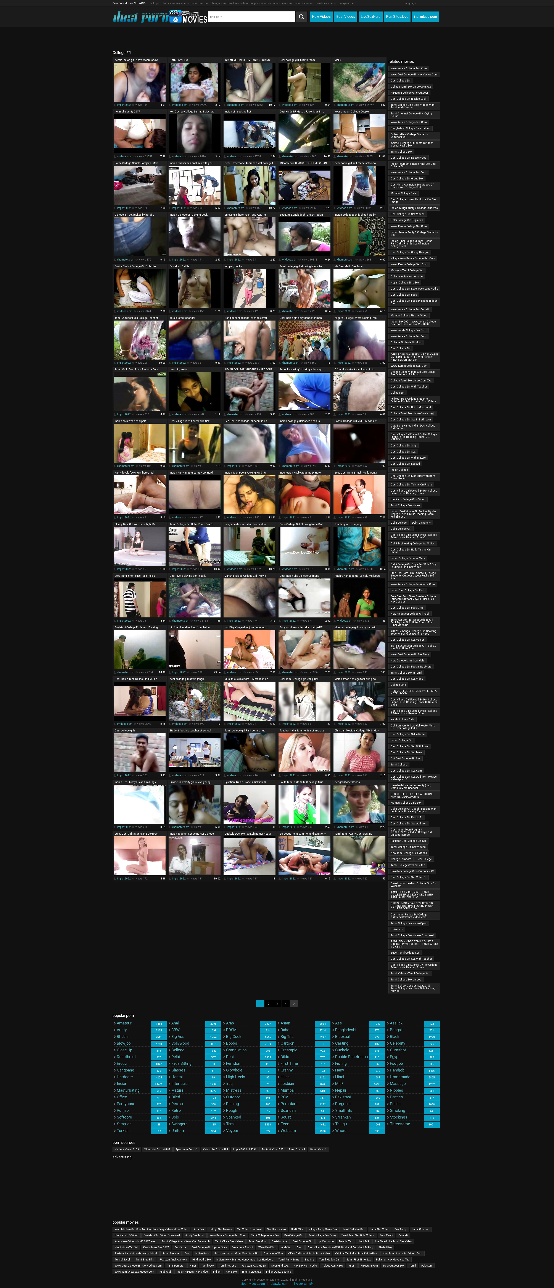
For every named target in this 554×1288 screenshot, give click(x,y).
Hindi (339, 1077)
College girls (398, 684)
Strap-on (124, 1124)
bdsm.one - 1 (318, 1149)
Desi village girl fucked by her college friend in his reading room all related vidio (414, 702)
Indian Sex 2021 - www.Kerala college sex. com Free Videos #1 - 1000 (413, 323)
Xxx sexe (231, 1271)
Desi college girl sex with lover (410, 746)
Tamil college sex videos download (412, 935)
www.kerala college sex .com (409, 122)
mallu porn (155, 3)
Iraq (229, 1083)
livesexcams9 (303, 1283)
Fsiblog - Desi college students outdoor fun (409, 135)
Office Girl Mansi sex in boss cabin (309, 1253)
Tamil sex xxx (171, 1253)
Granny (287, 1070)
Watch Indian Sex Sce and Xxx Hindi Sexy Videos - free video (151, 1229)
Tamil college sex (401, 151)
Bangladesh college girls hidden (410, 128)
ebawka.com (279, 1283)
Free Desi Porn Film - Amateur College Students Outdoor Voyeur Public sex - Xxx (413, 576)
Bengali (396, 1029)
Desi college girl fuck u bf (406, 817)
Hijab (285, 1077)
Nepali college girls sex (405, 282)
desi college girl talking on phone (411, 484)
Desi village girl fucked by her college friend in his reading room (414, 492)
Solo (175, 1117)
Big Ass (177, 1036)
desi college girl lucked (405, 463)
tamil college (399, 764)
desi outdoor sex (393, 1265)
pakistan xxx (279, 1241)
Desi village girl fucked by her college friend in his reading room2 (414, 536)
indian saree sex (304, 3)
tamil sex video (379, 1229)
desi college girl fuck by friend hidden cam (414, 302)
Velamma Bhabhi (242, 1247)
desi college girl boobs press (408, 157)
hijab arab (165, 1271)
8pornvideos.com (253, 1283)
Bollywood (180, 1043)
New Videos (321, 17)
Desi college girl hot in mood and (411, 407)
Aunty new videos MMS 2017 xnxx (135, 1241)
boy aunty (401, 1229)
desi (299, 1247)
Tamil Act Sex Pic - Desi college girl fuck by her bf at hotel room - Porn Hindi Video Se (412, 622)
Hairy (339, 1070)
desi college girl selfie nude (408, 734)
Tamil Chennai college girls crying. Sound (412, 115)
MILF (339, 1083)
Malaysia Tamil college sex (407, 270)
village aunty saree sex (323, 1229)
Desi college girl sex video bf (408, 877)
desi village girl (293, 1235)
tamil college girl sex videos (408, 846)
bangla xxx (346, 1241)
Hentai (177, 1077)
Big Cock (233, 1036)
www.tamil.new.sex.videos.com (134, 1271)
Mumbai (288, 1090)
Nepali (340, 1090)
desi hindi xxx (279, 1265)
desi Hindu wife (273, 1253)
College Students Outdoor (406, 342)
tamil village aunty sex (265, 1235)
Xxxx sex (198, 1229)
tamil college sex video (405, 505)
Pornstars (289, 1103)
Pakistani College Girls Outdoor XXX (412, 871)
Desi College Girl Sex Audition (408, 823)
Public (395, 1103)
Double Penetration (351, 1056)
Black (394, 1036)
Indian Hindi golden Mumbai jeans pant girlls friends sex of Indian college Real (411, 243)
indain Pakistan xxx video (192, 1271)
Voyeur (232, 1130)
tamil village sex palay (322, 1235)
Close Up (124, 1050)
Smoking (397, 1110)
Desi (230, 1056)
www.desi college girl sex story (410, 654)
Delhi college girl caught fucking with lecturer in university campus (413, 810)
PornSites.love (397, 17)
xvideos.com (179, 104)
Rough (231, 1110)
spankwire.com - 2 (187, 1149)
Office (122, 1097)
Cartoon (287, 1043)
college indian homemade (407, 276)
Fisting (341, 1063)
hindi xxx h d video (126, 1235)
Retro (176, 1110)
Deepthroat (126, 1056)
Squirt (286, 1117)
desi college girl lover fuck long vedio (414, 288)
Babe (285, 1029)
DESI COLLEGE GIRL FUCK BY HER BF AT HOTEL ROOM (414, 692)
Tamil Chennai (420, 1229)
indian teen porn (200, 3)
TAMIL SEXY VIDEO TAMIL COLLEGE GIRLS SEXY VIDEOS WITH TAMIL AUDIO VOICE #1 (414, 944)
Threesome (400, 1124)
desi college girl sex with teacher (411, 958)
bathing (309, 1259)
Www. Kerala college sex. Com (409, 264)
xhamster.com (235, 104)
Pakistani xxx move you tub (392, 1259)
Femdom (234, 1063)
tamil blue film (145, 1259)
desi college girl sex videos (408, 214)
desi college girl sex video (407, 678)
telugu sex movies (220, 1229)
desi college (424, 859)
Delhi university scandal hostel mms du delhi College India (413, 727)
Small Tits (343, 1110)
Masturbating (128, 1090)
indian (217, 1271)
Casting (341, 1043)
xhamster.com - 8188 (157, 1149)
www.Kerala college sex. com (409, 68)
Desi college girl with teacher (409, 386)
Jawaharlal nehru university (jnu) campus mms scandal (411, 787)
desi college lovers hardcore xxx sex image (413, 201)
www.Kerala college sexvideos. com (413, 584)
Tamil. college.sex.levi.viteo (408, 865)
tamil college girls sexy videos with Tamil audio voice (413, 106)
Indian (122, 1083)
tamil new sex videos (176, 3)
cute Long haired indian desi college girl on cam (413, 427)
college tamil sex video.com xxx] (412, 413)
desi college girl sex (403, 451)
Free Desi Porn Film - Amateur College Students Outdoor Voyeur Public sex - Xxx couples (413, 599)
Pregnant (343, 1103)
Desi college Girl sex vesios (408, 639)
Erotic (122, 1063)
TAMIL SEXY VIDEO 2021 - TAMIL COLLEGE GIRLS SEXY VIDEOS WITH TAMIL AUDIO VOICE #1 (412, 895)
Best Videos (345, 17)
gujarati (403, 1235)
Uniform (178, 1130)
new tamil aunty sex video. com (402, 1253)
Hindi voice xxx (251, 1271)
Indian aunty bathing (278, 1271)
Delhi (175, 1056)
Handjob (397, 1070)
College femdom (401, 859)
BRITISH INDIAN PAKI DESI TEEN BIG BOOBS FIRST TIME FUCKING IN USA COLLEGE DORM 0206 (412, 906)
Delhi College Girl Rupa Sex (407, 220)
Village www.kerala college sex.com (413, 258)
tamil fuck (207, 1265)
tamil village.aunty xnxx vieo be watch (186, 1241)
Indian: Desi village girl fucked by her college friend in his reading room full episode (413, 514)
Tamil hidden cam (330, 1259)
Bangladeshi (345, 1029)
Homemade (400, 1077)
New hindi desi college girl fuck (410, 613)
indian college (399, 469)
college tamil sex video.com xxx (411, 86)
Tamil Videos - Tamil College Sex (410, 973)
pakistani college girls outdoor (409, 92)
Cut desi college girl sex (405, 758)
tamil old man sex (354, 1229)
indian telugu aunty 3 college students (414, 208)
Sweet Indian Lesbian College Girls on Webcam (413, 884)
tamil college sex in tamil (406, 672)
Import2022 (124, 104)
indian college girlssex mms (408, 558)
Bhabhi (123, 1036)
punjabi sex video (260, 3)
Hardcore (125, 1077)
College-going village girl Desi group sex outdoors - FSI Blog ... (413, 373)
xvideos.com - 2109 (127, 1149)
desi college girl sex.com (406, 770)
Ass (338, 1023)
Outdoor (233, 1097)
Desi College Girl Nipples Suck (408, 98)
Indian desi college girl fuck (408, 590)
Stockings (398, 1117)
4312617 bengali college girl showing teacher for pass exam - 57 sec (413, 632)
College (177, 1050)
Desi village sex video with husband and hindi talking (340, 1247)
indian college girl (401, 740)
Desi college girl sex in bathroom (411, 419)
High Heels (235, 1077)
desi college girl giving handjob (410, 252)
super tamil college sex (405, 952)
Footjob (396, 1063)
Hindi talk (363, 1241)
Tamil (230, 1124)
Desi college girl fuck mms (407, 607)
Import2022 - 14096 (244, 1149)
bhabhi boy (385, 1247)
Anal (175, 1023)
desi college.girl (401, 348)
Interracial (179, 1083)
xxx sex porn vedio (305, 1265)
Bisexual (342, 1036)
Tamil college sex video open (409, 923)
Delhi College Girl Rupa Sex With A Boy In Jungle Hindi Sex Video (413, 565)
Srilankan (343, 1117)
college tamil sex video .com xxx (411, 380)
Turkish (123, 1130)
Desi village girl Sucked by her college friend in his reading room (414, 966)
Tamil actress (227, 1265)
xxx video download (249, 1229)
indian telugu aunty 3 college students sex (414, 233)
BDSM (231, 1029)
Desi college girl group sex (407, 178)
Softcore (124, 1117)
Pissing (232, 1103)
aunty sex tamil (194, 1235)
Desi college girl (401, 80)
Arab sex (286, 1247)
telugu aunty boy (332, 1265)
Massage (398, 1083)
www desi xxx (267, 1247)
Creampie (289, 1050)
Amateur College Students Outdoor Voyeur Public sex (412, 144)
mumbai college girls (403, 193)
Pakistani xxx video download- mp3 (136, 1253)
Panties (396, 1097)
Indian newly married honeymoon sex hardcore (244, 1259)
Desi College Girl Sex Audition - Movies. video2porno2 (414, 778)
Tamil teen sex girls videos (358, 1235)
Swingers (179, 1124)
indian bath (202, 1253)
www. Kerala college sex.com (409, 226)
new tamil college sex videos (409, 853)
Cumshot (398, 1050)
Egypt (395, 1056)
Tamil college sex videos (406, 979)
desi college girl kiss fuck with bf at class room (413, 477)
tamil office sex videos (229, 1241)
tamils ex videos (326, 3)
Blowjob (124, 1043)
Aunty (122, 1029)
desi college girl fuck (404, 294)
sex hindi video (276, 1229)
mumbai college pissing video (409, 315)
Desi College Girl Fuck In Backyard (411, 666)
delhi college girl (401, 528)
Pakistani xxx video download (162, 1235)
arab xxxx (180, 1247)
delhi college (399, 522)
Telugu (341, 1124)
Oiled (175, 1097)
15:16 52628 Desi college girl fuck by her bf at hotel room (413, 647)
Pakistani (343, 1097)
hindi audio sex (201, 1259)
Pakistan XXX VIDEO (254, 1265)
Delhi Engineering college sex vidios (413, 543)
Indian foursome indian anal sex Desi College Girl (413, 165)
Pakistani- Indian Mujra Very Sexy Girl (236, 1253)
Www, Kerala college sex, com (409, 365)
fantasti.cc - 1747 (272, 1149)
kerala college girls (402, 719)
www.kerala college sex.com (408, 172)
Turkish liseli (122, 1259)
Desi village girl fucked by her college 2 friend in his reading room (414, 712)
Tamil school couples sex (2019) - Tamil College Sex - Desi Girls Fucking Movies (413, 988)
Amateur (124, 1023)
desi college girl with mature (408, 457)
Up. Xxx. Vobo (326, 1241)
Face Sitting (181, 1063)
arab (187, 1253)
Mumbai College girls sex (406, 802)
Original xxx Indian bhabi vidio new (356, 1253)
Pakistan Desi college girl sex (409, 840)
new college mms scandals (407, 660)
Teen (285, 1124)
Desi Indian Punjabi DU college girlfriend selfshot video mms (409, 916)
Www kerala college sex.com (408, 330)
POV (284, 1097)
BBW (175, 1029)
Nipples (396, 1090)
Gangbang (125, 1070)
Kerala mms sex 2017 (156, 1247)
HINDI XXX (297, 1229)
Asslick (396, 1023)
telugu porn (219, 3)
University (397, 929)
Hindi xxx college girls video (408, 499)
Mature (177, 1090)
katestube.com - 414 (215, 1149)
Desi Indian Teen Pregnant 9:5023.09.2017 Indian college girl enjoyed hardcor (411, 832)
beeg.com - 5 (297, 1149)
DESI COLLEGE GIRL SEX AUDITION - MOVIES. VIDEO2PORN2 (412, 795)
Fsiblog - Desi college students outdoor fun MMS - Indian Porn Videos (413, 400)
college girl (397, 392)
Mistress (234, 1090)
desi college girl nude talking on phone (411, 551)
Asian (285, 1023)
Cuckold (342, 1050)
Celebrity (397, 1043)
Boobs (231, 1043)
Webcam (288, 1130)
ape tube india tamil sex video (393, 1241)
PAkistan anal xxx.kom (173, 1259)
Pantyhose (126, 1103)
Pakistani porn (369, 1265)
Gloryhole (234, 1070)
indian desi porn (282, 3)
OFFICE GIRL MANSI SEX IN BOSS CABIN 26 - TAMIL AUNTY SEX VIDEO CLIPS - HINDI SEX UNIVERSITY (414, 357)
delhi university (421, 522)
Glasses (178, 1070)
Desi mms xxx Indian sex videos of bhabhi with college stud (412, 186)
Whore (340, 1130)
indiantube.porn (425, 17)
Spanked (233, 1117)
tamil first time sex (359, 1259)
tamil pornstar (175, 1265)
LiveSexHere (370, 17)
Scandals (288, 1110)
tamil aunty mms (289, 1259)
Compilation (236, 1050)
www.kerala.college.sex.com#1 (410, 309)
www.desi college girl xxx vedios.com (414, 74)
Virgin (351, 1265)
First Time (289, 1063)
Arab (230, 1023)
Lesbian (287, 1083)
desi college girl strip (403, 445)
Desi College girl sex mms (406, 752)
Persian (177, 1103)
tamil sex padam (238, 3)
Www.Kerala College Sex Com (408, 336)
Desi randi (386, 1235)
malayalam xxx (347, 3)
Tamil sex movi (257, 1241)
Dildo (285, 1056)
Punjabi (123, 1110)
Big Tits (287, 1036)
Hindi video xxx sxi (126, 1247)
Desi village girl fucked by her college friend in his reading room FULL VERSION (414, 437)
